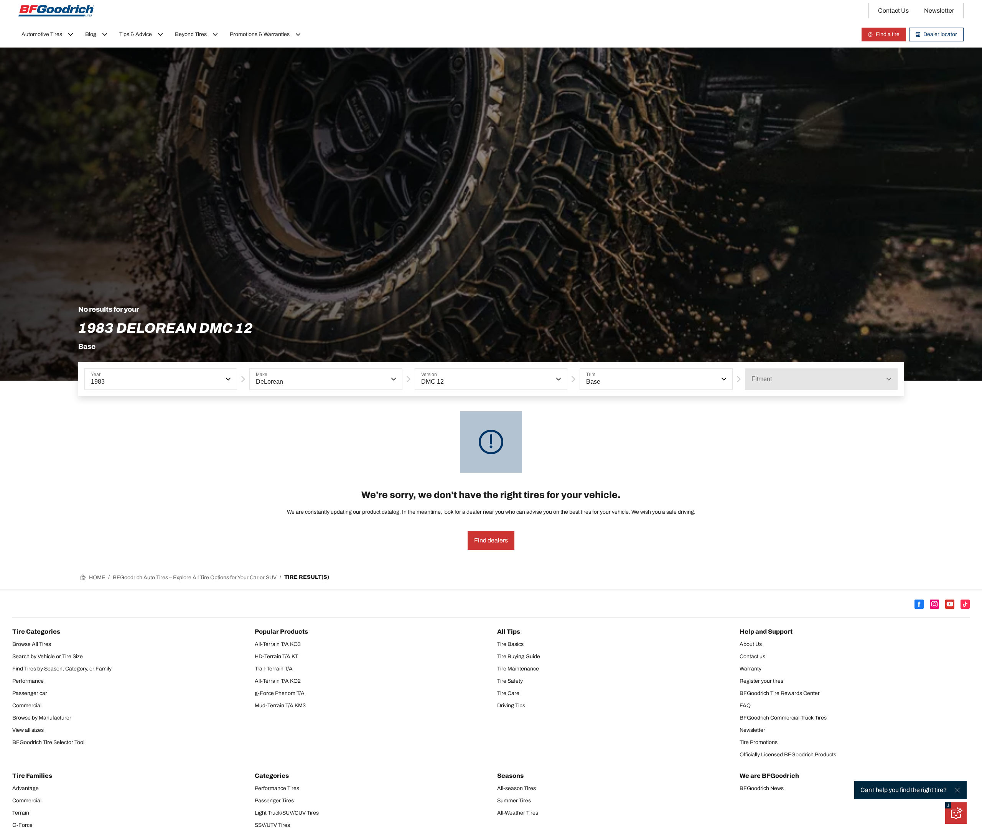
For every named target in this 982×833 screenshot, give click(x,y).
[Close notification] (957, 790)
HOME (97, 577)
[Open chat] (956, 813)
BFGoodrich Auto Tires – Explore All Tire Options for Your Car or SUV (195, 577)
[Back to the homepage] (56, 11)
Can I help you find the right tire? (903, 790)
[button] (227, 379)
